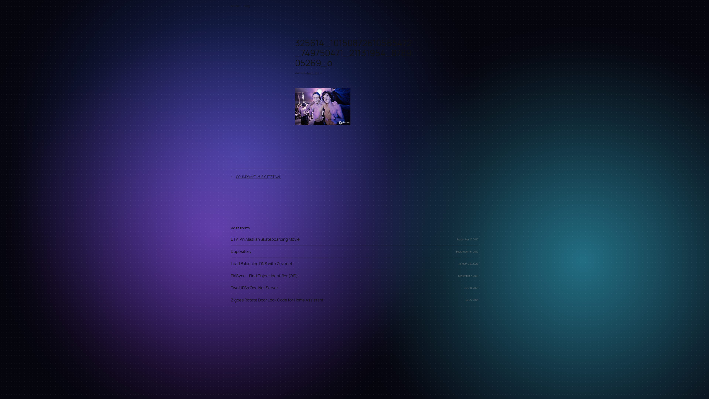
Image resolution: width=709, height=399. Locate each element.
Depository (241, 251)
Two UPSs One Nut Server (254, 288)
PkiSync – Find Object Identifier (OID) (264, 276)
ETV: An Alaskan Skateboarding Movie (265, 239)
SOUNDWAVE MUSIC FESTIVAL (258, 176)
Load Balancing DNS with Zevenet (261, 263)
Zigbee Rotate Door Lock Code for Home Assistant (277, 300)
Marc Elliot (313, 73)
